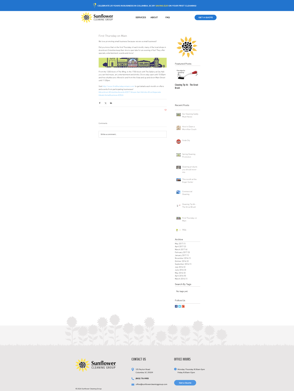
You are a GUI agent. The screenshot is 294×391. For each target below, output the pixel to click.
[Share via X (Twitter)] (105, 103)
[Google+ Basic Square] (183, 306)
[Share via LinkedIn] (111, 103)
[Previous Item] (179, 74)
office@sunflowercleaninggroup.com (151, 384)
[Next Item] (196, 74)
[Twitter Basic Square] (179, 306)
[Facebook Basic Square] (176, 306)
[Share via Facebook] (100, 103)
